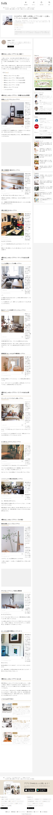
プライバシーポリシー (22, 811)
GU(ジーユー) (38, 801)
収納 (2, 799)
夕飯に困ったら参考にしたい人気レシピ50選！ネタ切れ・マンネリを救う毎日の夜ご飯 (45, 161)
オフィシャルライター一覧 (43, 113)
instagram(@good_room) (7, 375)
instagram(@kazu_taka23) (7, 239)
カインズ (41, 805)
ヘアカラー (11, 803)
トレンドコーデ (20, 801)
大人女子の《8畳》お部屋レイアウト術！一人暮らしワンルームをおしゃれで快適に (19, 778)
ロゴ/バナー (37, 811)
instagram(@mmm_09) (6, 339)
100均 (7, 799)
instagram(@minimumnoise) (7, 498)
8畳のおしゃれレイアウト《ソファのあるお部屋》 (15, 82)
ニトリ (29, 803)
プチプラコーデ (4, 803)
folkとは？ (8, 811)
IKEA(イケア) (35, 803)
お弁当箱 (9, 805)
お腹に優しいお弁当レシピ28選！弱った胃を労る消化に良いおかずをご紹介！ (45, 167)
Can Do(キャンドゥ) (47, 799)
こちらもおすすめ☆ (8, 89)
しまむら (41, 803)
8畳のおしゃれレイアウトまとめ (11, 87)
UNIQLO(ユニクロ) (46, 801)
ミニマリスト (12, 799)
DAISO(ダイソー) (38, 799)
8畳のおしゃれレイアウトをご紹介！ (12, 75)
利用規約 (14, 811)
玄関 (9, 801)
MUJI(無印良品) (31, 801)
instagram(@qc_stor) (6, 193)
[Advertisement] (16, 154)
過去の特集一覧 (43, 89)
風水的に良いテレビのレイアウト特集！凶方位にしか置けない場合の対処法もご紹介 (45, 156)
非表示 (7, 72)
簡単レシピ (4, 805)
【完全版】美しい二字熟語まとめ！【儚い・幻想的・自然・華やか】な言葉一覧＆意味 (45, 150)
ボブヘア (14, 801)
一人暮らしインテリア (19, 27)
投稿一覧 (10, 46)
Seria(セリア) (30, 799)
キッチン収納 (4, 801)
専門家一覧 (43, 137)
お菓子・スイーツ (19, 803)
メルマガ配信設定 (44, 811)
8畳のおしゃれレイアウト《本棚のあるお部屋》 (14, 77)
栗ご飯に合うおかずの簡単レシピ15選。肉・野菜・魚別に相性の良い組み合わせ (45, 144)
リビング (18, 799)
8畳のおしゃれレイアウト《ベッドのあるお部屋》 (15, 80)
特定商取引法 (30, 811)
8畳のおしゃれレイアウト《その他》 (12, 84)
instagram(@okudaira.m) (6, 463)
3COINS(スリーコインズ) (32, 805)
